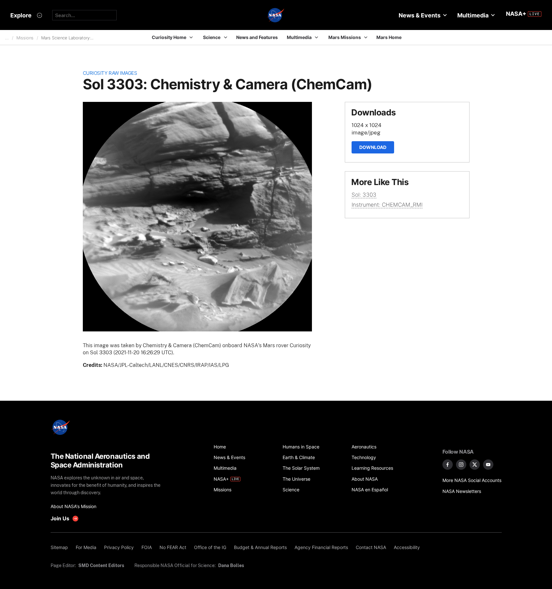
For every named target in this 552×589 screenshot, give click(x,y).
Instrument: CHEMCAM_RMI (387, 204)
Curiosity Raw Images (110, 73)
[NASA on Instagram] (461, 464)
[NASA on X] (475, 464)
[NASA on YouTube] (488, 464)
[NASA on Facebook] (447, 464)
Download (372, 147)
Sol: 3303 (364, 194)
